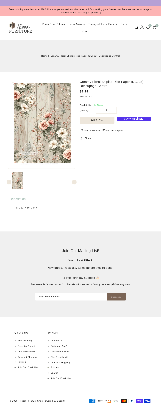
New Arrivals (77, 24)
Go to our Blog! (59, 346)
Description (18, 199)
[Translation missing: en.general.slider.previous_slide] (9, 182)
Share (88, 138)
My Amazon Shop (60, 351)
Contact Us (56, 340)
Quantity (84, 110)
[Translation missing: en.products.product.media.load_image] (17, 181)
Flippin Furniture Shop (31, 401)
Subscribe (116, 297)
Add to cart (97, 120)
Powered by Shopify (54, 401)
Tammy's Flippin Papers (102, 24)
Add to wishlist (92, 130)
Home (44, 56)
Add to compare (114, 130)
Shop (124, 24)
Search (54, 373)
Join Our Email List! (28, 367)
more (84, 31)
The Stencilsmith (26, 351)
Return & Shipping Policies (27, 359)
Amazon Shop (25, 340)
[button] (136, 27)
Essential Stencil (26, 346)
